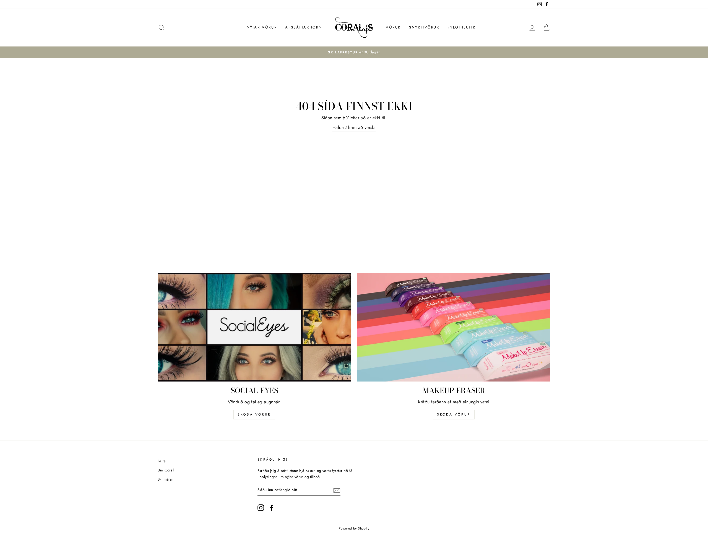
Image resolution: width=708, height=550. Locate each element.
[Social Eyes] (254, 327)
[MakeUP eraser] (453, 327)
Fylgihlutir (462, 27)
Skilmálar (165, 479)
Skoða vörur (254, 414)
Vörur (393, 27)
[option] (354, 52)
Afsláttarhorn (303, 27)
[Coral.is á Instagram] (260, 507)
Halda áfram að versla (354, 127)
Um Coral (166, 470)
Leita (162, 461)
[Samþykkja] (336, 490)
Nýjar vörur (262, 27)
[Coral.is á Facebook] (271, 507)
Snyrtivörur (424, 27)
